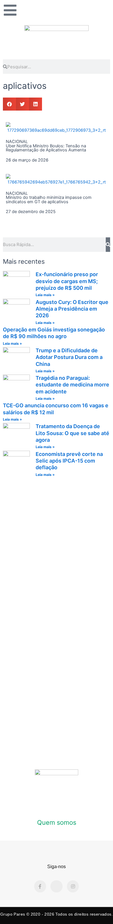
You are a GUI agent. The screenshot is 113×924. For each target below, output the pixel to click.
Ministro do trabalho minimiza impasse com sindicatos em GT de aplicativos (49, 199)
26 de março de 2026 (27, 160)
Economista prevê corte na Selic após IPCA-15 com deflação (69, 461)
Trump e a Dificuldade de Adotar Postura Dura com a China (69, 357)
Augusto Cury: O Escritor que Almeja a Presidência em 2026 (72, 309)
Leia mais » (45, 295)
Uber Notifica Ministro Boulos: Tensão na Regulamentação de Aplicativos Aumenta (46, 148)
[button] (9, 104)
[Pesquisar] (108, 244)
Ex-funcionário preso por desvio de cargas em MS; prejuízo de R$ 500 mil (67, 281)
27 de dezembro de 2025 (31, 211)
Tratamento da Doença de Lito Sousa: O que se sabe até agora (72, 433)
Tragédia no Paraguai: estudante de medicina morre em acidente (72, 385)
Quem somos (56, 822)
